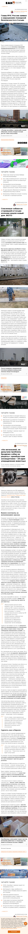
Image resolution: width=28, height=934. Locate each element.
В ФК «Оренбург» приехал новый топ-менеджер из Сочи (14, 432)
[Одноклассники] (20, 143)
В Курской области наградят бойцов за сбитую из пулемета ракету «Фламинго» (14, 416)
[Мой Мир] (24, 143)
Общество (11, 139)
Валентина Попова (21, 204)
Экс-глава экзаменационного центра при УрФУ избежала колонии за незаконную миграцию (14, 180)
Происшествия (4, 139)
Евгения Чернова (22, 445)
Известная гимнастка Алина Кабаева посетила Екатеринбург (13, 175)
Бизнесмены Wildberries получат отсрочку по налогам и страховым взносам (15, 194)
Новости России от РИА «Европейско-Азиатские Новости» (10, 3)
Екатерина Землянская (20, 11)
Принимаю (14, 931)
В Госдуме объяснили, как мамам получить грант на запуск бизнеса (12, 435)
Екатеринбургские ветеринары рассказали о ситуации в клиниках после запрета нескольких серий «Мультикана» (15, 186)
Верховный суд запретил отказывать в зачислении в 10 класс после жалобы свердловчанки (14, 421)
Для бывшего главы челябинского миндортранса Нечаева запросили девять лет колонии (15, 891)
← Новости (4, 6)
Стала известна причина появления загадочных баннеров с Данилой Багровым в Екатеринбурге (13, 902)
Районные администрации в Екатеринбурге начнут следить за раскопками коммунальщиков (12, 896)
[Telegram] (22, 143)
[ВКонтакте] (18, 143)
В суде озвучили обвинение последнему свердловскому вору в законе (14, 190)
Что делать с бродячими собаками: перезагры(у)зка (16, 851)
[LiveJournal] (26, 143)
